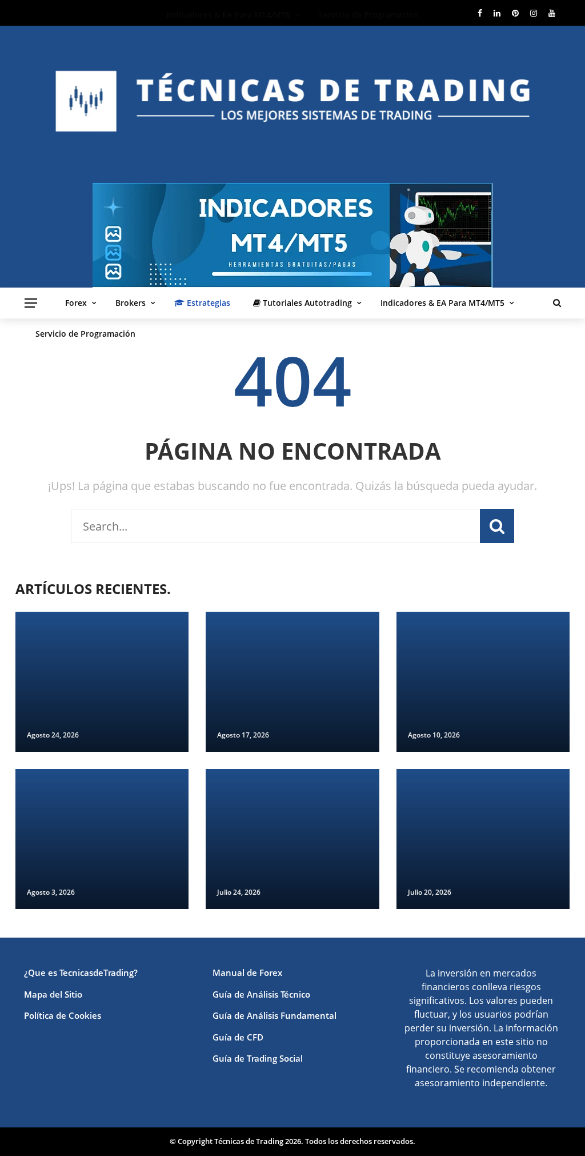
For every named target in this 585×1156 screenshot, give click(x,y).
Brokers (130, 302)
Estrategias (207, 302)
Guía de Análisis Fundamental (274, 1015)
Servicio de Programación (85, 333)
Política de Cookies (62, 1015)
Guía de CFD (238, 1037)
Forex (76, 302)
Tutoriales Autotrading (306, 302)
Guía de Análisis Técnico (261, 994)
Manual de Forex (247, 972)
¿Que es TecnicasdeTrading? (81, 972)
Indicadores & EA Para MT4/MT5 (442, 302)
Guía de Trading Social (258, 1058)
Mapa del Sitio (53, 994)
